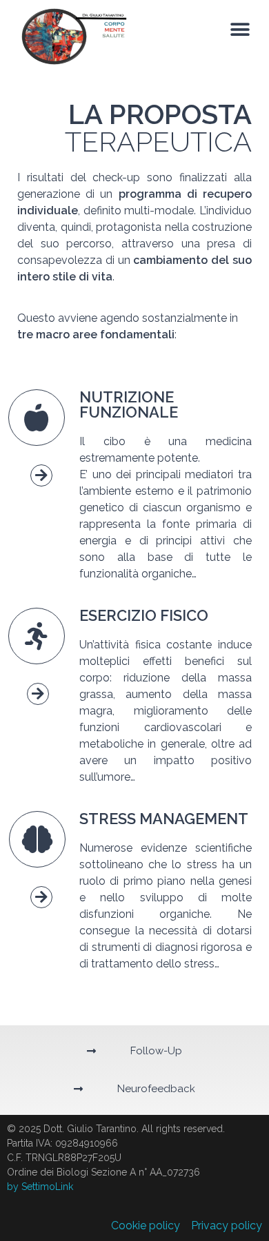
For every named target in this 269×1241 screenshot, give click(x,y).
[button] (239, 29)
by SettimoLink (40, 1186)
